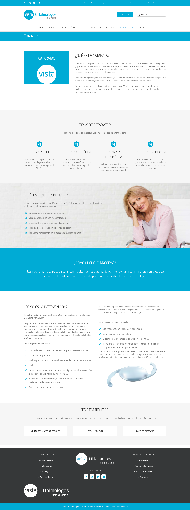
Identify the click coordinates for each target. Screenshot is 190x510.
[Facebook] (86, 476)
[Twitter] (98, 476)
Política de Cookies (144, 471)
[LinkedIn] (103, 476)
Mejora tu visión (46, 460)
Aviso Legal (144, 460)
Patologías (46, 471)
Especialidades (46, 477)
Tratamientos (46, 465)
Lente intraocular (95, 431)
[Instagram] (92, 476)
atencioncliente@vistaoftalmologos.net (111, 506)
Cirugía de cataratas (144, 431)
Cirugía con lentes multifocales (45, 431)
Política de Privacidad (143, 465)
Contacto (144, 477)
